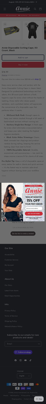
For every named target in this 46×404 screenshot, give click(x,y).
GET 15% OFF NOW (34, 213)
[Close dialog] (43, 184)
